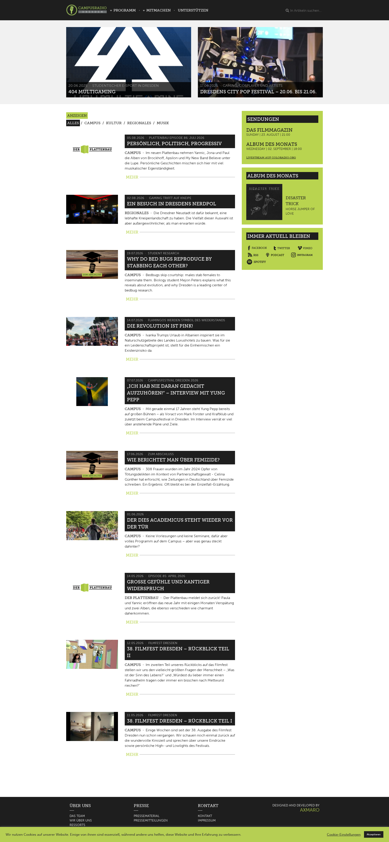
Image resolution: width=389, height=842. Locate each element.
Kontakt (205, 816)
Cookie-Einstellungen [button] (344, 835)
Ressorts (77, 825)
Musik (163, 123)
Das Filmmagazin (269, 130)
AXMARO (309, 810)
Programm (124, 10)
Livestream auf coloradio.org (271, 157)
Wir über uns (81, 820)
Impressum (207, 820)
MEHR (132, 177)
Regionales (139, 123)
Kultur (114, 123)
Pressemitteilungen (151, 820)
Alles (73, 123)
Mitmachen (158, 10)
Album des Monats (271, 144)
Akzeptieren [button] (374, 834)
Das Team (77, 816)
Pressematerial (146, 816)
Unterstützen (193, 10)
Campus (92, 123)
